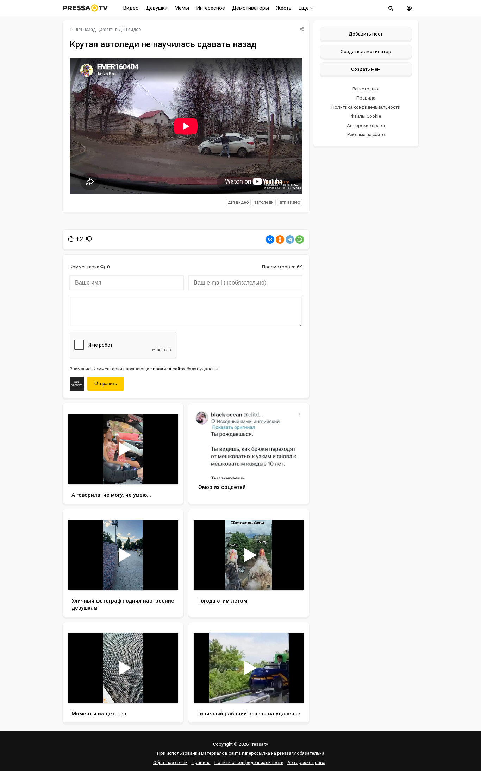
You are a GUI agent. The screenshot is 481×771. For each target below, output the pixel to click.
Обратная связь (170, 762)
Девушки (157, 8)
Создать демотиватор (366, 51)
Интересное (210, 8)
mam (107, 29)
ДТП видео (130, 29)
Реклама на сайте (366, 134)
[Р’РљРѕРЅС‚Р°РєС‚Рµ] (270, 239)
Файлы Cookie (366, 116)
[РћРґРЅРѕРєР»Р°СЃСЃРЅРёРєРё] (280, 239)
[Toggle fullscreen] (165, 472)
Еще (304, 8)
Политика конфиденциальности (365, 107)
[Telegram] (290, 239)
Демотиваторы (250, 8)
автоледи (264, 202)
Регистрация (365, 88)
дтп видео (238, 202)
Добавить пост (366, 34)
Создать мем (366, 69)
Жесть (284, 8)
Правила (365, 98)
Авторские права (366, 125)
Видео (131, 8)
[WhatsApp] (299, 239)
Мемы (182, 8)
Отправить (105, 383)
